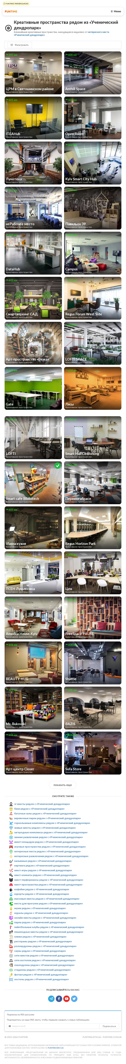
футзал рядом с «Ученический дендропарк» (40, 974)
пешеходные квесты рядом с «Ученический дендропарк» (48, 931)
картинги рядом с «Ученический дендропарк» (41, 865)
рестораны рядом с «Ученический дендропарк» (43, 941)
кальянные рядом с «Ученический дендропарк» (42, 860)
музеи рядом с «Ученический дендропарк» (40, 908)
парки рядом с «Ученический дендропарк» (40, 922)
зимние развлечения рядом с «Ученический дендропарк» (48, 837)
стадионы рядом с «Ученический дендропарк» (42, 969)
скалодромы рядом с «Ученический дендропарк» (44, 964)
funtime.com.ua (112, 1037)
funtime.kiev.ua (55, 1048)
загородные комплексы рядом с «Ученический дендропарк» (50, 832)
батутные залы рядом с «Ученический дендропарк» (45, 813)
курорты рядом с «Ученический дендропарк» (41, 893)
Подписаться (109, 1026)
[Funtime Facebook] (59, 998)
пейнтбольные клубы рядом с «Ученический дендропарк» (49, 927)
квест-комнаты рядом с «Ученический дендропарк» (45, 874)
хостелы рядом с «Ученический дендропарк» (41, 979)
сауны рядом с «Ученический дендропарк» (40, 950)
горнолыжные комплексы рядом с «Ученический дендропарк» (52, 822)
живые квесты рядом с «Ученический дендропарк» (45, 827)
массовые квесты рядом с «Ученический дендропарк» (46, 898)
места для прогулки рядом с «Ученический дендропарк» (48, 903)
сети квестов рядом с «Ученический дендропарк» (44, 955)
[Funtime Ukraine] (11, 11)
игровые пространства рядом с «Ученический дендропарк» (50, 846)
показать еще (63, 785)
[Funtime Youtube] (67, 998)
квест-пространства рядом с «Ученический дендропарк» (48, 884)
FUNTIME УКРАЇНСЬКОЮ (16, 3)
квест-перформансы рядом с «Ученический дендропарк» (48, 879)
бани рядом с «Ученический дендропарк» (39, 808)
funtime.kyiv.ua (92, 1037)
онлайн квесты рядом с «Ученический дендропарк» (45, 917)
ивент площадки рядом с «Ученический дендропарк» (46, 841)
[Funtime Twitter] (74, 998)
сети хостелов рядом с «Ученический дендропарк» (44, 960)
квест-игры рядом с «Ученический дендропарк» (43, 870)
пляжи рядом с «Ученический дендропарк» (40, 936)
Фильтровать (21, 44)
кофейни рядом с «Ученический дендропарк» (41, 889)
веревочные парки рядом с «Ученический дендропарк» (47, 818)
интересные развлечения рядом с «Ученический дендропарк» (51, 856)
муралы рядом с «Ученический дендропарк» (41, 912)
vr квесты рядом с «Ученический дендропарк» (42, 803)
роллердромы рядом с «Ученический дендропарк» (45, 946)
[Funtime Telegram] (52, 998)
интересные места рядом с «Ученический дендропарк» (47, 851)
